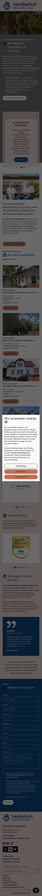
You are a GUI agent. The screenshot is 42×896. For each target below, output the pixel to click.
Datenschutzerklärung (20, 453)
